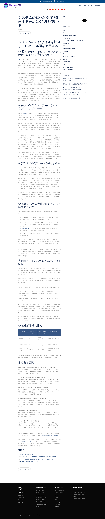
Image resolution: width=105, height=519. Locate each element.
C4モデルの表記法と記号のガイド (29, 461)
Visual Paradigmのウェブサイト (50, 435)
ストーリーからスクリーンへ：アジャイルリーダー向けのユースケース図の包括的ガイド (75, 97)
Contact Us (21, 502)
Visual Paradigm (68, 70)
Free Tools (57, 504)
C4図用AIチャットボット (26, 441)
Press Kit (20, 500)
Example (65, 51)
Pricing (38, 506)
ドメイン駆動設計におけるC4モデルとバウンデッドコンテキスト (37, 459)
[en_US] (49, 9)
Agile (64, 30)
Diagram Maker (40, 495)
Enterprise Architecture (70, 48)
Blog (56, 499)
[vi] (61, 9)
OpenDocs (66, 54)
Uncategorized (68, 67)
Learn (56, 497)
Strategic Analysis (69, 56)
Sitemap (57, 506)
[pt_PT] (58, 9)
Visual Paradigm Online (79, 492)
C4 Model (20, 29)
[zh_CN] (62, 9)
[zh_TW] (64, 9)
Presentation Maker (41, 502)
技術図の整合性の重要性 (26, 454)
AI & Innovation (68, 33)
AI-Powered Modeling (69, 35)
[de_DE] (47, 9)
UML (64, 64)
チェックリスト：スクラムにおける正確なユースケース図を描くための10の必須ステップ (75, 83)
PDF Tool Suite (40, 490)
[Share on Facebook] (20, 33)
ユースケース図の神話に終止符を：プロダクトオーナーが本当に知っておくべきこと (75, 93)
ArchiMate (66, 38)
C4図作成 (24, 113)
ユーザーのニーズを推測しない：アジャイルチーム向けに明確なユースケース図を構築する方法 (75, 88)
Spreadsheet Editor (41, 504)
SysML (65, 59)
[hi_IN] (53, 9)
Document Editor (40, 499)
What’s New (21, 497)
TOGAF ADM (67, 62)
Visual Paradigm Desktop (79, 498)
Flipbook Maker (40, 492)
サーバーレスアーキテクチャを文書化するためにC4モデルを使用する (38, 456)
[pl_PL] (56, 9)
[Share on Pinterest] (25, 33)
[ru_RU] (59, 9)
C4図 (19, 59)
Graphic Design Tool (41, 497)
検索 (85, 20)
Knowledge (57, 502)
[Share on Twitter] (23, 33)
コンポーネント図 (25, 228)
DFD (64, 46)
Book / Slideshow (59, 490)
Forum (56, 495)
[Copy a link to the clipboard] (28, 33)
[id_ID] (55, 9)
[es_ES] (50, 9)
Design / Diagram (59, 492)
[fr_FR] (52, 9)
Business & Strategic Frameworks (73, 41)
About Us (20, 495)
